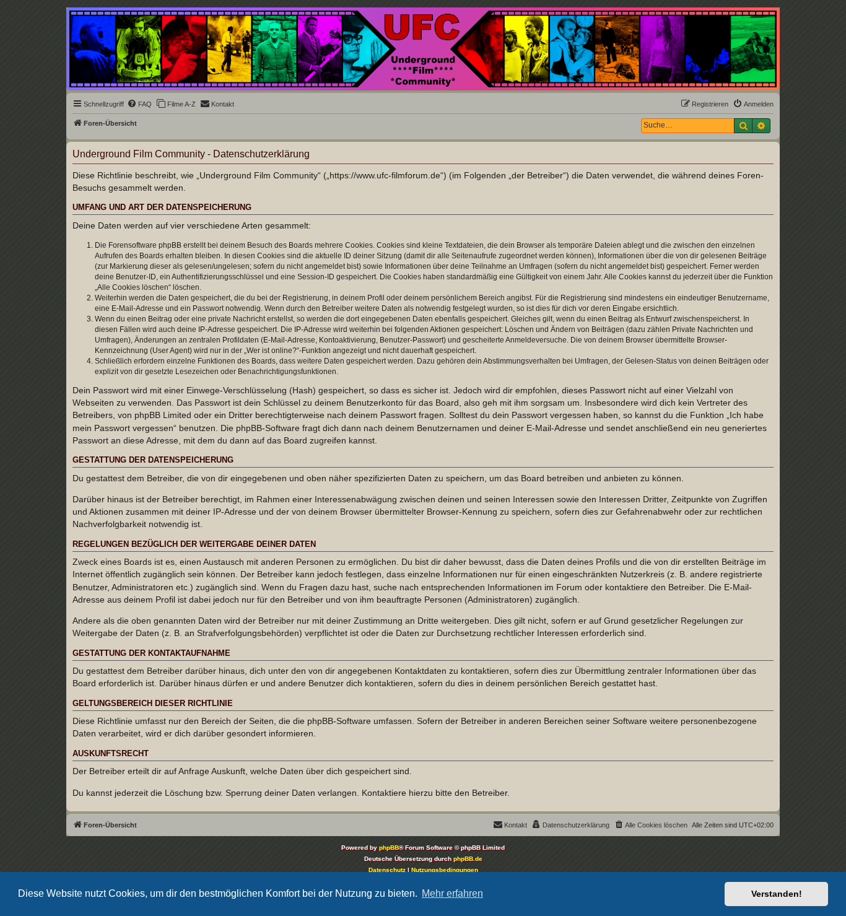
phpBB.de (467, 858)
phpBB (389, 847)
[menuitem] (139, 104)
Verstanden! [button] (776, 894)
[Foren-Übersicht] (423, 49)
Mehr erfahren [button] (452, 893)
